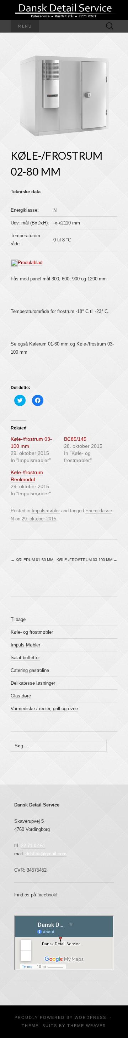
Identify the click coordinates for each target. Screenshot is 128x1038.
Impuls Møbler (25, 645)
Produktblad (30, 262)
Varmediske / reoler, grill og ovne (44, 708)
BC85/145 (75, 439)
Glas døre (21, 695)
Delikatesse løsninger (33, 683)
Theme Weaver (86, 1025)
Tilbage (18, 619)
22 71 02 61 (33, 845)
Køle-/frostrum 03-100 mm (87, 560)
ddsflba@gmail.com (46, 853)
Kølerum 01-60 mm (32, 560)
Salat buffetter (25, 657)
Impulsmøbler (46, 510)
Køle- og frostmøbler (32, 632)
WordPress (90, 1017)
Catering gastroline (30, 670)
